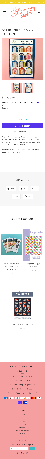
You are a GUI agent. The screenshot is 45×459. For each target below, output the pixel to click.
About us (22, 418)
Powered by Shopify (29, 393)
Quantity (5, 108)
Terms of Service (22, 431)
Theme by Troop (14, 393)
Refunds (22, 427)
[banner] (23, 12)
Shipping (22, 424)
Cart (39, 12)
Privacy (22, 434)
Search (22, 415)
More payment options (23, 131)
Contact (22, 421)
